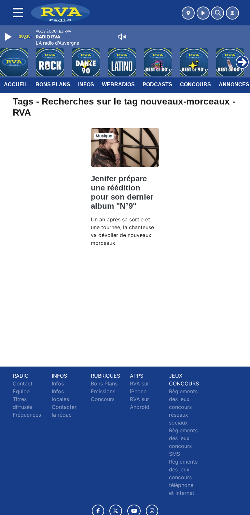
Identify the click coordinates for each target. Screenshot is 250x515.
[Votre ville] (188, 13)
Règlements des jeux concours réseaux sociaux (183, 407)
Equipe (21, 391)
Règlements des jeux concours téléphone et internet (183, 477)
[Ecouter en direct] (203, 13)
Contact (23, 383)
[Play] (9, 37)
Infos (86, 84)
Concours (195, 84)
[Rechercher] (217, 13)
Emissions (103, 391)
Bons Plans (52, 84)
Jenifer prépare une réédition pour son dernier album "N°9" (122, 192)
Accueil (16, 84)
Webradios (118, 84)
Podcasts (157, 84)
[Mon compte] (232, 13)
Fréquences (27, 414)
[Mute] (122, 37)
